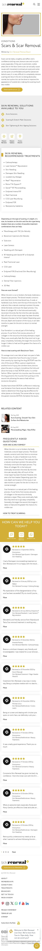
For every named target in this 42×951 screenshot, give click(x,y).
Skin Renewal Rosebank (19, 613)
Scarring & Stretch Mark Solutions (18, 120)
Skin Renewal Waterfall (19, 645)
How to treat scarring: (14, 513)
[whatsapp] (16, 903)
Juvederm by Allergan (14, 177)
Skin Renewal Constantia (20, 767)
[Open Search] (34, 4)
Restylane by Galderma (14, 206)
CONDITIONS (6, 885)
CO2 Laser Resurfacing (14, 199)
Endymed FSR (11, 202)
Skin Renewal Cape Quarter (21, 555)
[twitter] (12, 903)
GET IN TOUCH (7, 894)
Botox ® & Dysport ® (13, 184)
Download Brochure (10, 90)
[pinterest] (2, 903)
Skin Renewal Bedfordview (21, 706)
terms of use (6, 913)
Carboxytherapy (11, 162)
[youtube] (23, 903)
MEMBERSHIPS (7, 882)
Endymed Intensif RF (13, 191)
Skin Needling (11, 170)
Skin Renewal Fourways (19, 586)
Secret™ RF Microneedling (15, 188)
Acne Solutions (11, 114)
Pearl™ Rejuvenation (13, 180)
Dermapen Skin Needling (15, 173)
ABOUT (4, 878)
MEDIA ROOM (7, 898)
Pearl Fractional (11, 195)
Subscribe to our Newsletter (13, 868)
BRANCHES (6, 891)
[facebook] (20, 903)
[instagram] (7, 903)
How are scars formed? (14, 445)
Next (14, 852)
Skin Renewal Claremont (20, 674)
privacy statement (8, 910)
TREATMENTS (6, 888)
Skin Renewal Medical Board (20, 52)
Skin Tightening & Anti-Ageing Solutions (21, 125)
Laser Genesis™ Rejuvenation (16, 166)
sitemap (4, 917)
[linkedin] (27, 903)
